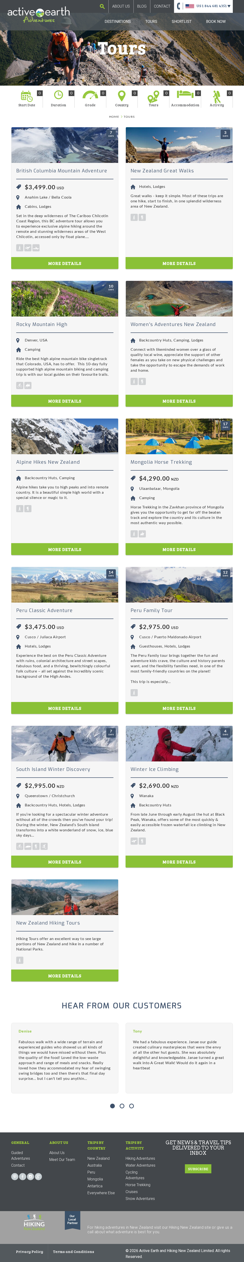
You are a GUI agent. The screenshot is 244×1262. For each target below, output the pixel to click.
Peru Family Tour (152, 610)
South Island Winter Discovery (53, 769)
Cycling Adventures (135, 1175)
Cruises (132, 1191)
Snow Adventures (140, 1198)
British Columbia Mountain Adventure (61, 171)
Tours (151, 21)
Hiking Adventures (140, 1158)
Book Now (216, 21)
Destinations (118, 21)
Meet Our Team (62, 1159)
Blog (142, 6)
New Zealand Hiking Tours (48, 923)
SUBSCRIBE (198, 1168)
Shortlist (182, 21)
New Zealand (98, 1158)
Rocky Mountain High (41, 324)
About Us (121, 6)
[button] (112, 1106)
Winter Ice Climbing (155, 769)
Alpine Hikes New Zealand (48, 462)
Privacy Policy (29, 1251)
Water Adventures (140, 1165)
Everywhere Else (101, 1193)
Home (114, 116)
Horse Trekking (138, 1185)
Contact (162, 6)
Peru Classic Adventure (44, 610)
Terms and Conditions (73, 1251)
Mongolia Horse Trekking (161, 462)
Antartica (94, 1186)
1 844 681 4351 (214, 5)
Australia (94, 1165)
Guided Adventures (20, 1155)
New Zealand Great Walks (162, 171)
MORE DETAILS (64, 263)
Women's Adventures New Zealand (173, 324)
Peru (91, 1172)
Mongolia (95, 1179)
